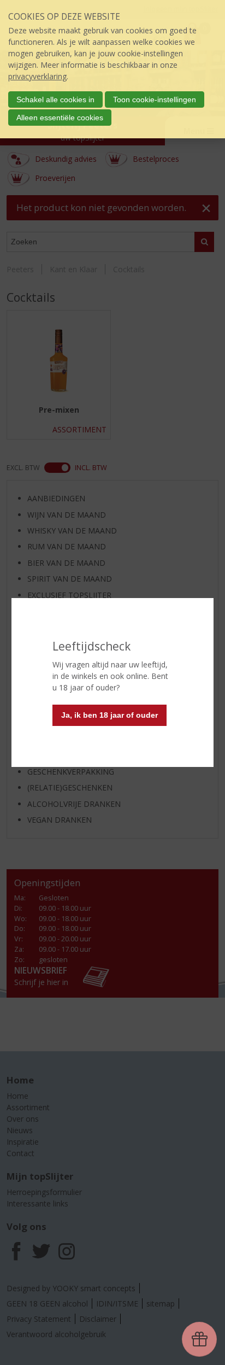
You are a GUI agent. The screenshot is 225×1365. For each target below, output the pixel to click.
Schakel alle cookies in (55, 99)
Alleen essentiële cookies (59, 117)
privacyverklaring (37, 76)
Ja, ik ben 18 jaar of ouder (109, 715)
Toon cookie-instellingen (154, 99)
